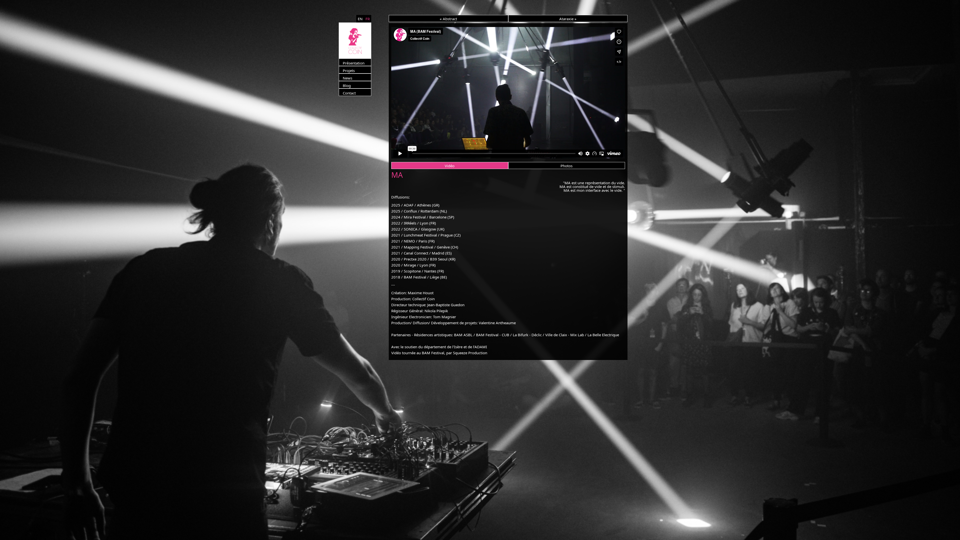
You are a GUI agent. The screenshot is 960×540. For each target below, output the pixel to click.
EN (360, 18)
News (347, 78)
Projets (349, 70)
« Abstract (448, 18)
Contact (349, 93)
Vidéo (449, 165)
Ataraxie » (567, 18)
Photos (566, 165)
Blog (347, 85)
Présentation (353, 63)
